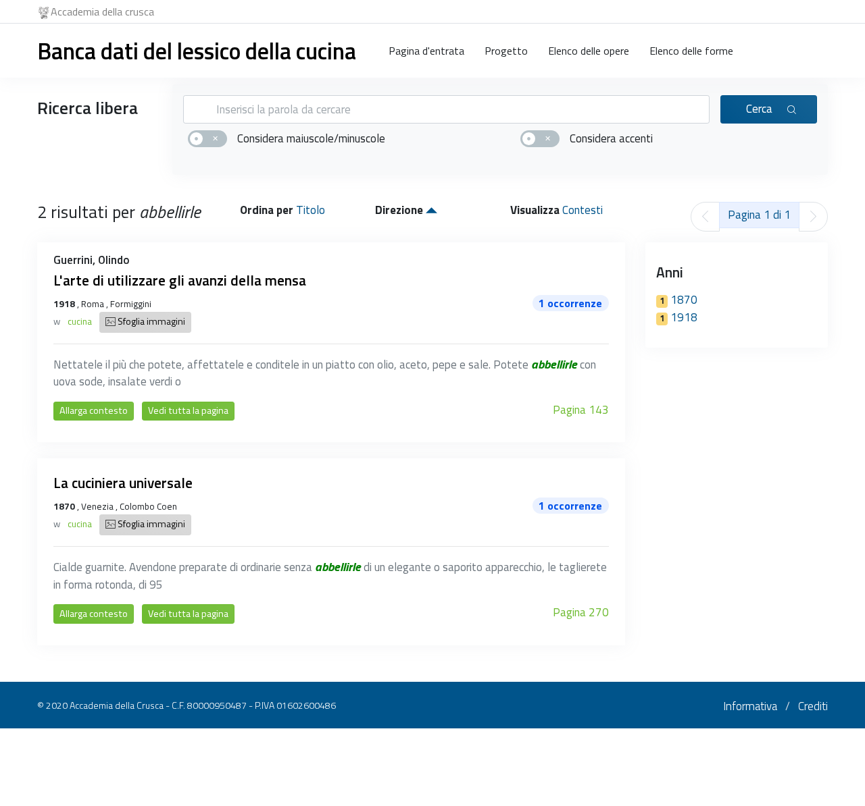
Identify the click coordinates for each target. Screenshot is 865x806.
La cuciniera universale (123, 482)
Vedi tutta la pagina (188, 410)
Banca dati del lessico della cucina (196, 50)
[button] (431, 210)
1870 (678, 299)
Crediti (813, 706)
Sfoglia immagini (150, 321)
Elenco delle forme (691, 51)
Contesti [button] (582, 210)
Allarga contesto (93, 410)
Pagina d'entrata (426, 51)
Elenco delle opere (588, 51)
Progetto (506, 51)
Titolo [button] (310, 210)
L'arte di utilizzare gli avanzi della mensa (179, 280)
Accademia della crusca (102, 11)
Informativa (750, 706)
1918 (678, 317)
